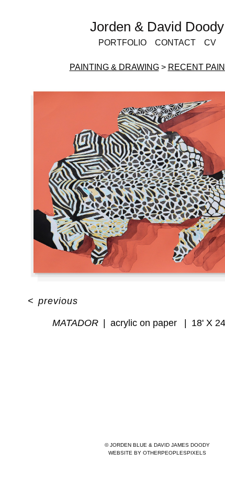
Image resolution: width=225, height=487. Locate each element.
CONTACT (175, 42)
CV (210, 42)
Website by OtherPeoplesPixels (157, 453)
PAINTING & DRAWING (114, 67)
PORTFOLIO (122, 42)
